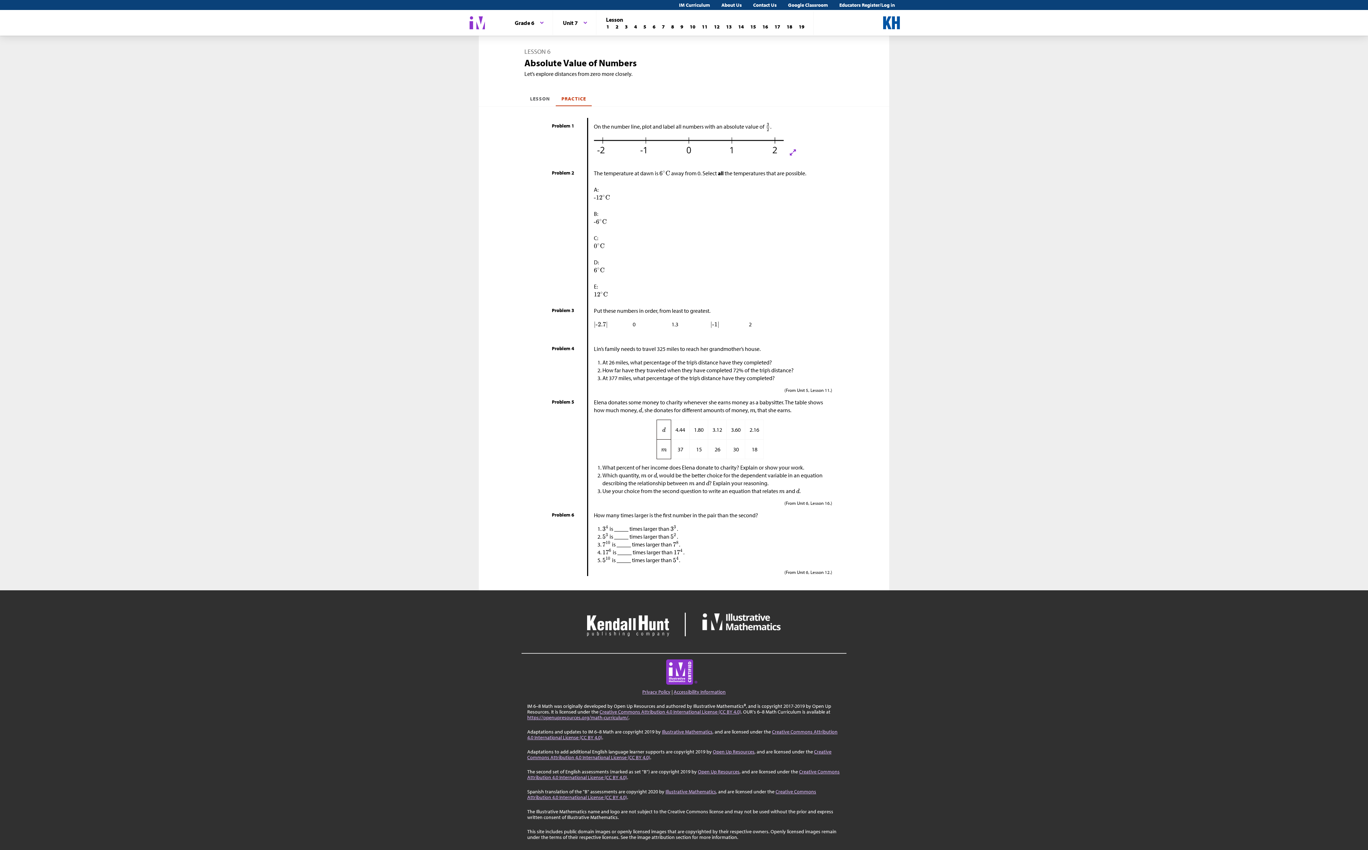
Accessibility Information (700, 692)
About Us (731, 5)
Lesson (540, 98)
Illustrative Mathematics (687, 732)
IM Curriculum (694, 5)
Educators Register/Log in (867, 5)
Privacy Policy (656, 692)
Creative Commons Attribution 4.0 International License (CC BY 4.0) (670, 712)
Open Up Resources (734, 751)
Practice (573, 98)
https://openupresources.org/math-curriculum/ (577, 717)
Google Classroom (808, 5)
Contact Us (765, 5)
